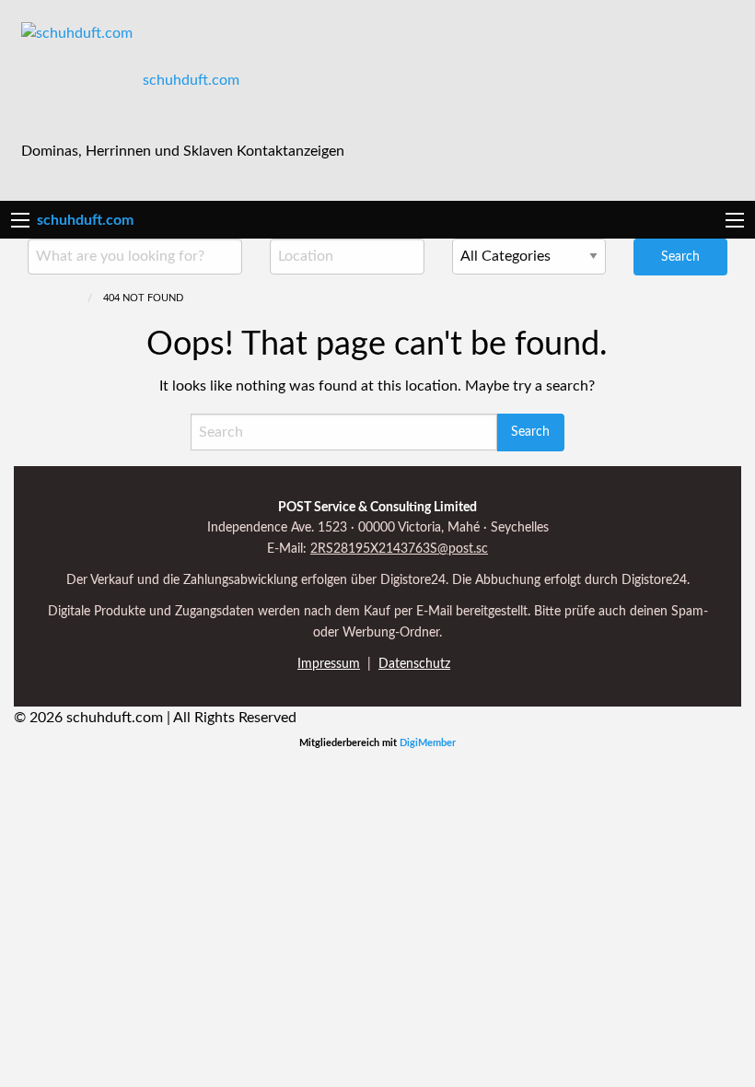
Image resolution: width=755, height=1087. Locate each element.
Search (680, 256)
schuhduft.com (191, 80)
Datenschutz (414, 664)
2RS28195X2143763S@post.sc (399, 549)
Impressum (328, 664)
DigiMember (428, 743)
